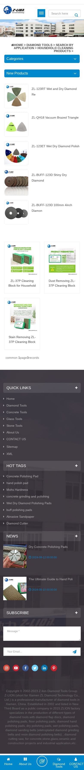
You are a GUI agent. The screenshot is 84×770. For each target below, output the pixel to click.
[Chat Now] (42, 761)
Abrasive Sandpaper (20, 516)
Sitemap (12, 446)
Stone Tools (14, 425)
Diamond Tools (39, 45)
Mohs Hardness (17, 489)
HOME (18, 45)
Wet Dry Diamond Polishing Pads (28, 503)
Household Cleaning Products (55, 49)
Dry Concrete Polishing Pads (48, 547)
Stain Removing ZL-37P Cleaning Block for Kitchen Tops (22, 339)
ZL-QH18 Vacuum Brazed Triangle (55, 117)
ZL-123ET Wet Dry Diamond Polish (55, 146)
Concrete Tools (16, 412)
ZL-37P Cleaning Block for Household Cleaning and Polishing (22, 283)
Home (10, 398)
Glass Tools (14, 419)
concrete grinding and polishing (27, 496)
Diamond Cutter (17, 523)
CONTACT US (16, 439)
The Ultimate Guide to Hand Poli (51, 579)
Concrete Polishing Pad (22, 476)
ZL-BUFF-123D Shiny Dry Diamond (49, 177)
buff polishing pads (19, 510)
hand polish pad (17, 483)
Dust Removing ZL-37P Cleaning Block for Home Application (62, 283)
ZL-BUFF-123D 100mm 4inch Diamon (52, 207)
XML (9, 454)
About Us (12, 432)
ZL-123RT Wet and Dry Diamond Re (54, 91)
